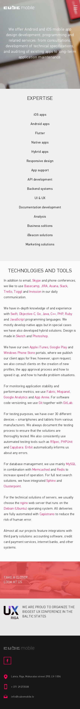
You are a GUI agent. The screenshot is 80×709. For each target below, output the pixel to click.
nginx (24, 503)
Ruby (68, 314)
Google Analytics (16, 397)
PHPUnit (67, 442)
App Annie (42, 397)
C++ (53, 314)
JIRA (44, 286)
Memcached (41, 469)
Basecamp (31, 286)
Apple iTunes (39, 347)
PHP (60, 314)
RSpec (54, 442)
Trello (8, 291)
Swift (14, 314)
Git (41, 403)
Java (45, 314)
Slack (64, 286)
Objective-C (27, 314)
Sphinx (51, 480)
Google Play (58, 347)
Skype (36, 280)
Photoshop (40, 336)
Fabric (51, 392)
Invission (35, 291)
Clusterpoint (12, 486)
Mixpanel (63, 392)
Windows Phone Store (19, 353)
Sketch (20, 336)
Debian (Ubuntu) (15, 508)
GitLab (68, 403)
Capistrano (47, 514)
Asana (53, 286)
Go (39, 314)
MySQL (71, 464)
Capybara (16, 447)
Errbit (29, 447)
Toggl (18, 291)
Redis (61, 469)
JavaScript (17, 319)
